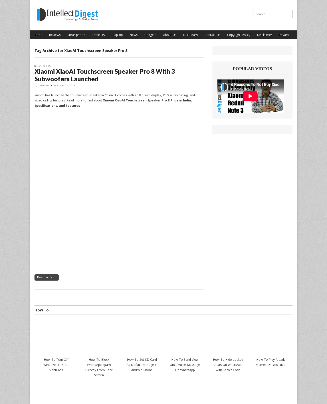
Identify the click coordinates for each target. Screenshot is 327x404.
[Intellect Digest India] (67, 12)
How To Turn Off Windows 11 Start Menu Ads (56, 364)
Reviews (55, 35)
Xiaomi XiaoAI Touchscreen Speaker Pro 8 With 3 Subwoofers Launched (104, 75)
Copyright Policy (238, 35)
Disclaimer (264, 35)
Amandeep (44, 85)
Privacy (284, 35)
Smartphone (76, 35)
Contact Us (212, 35)
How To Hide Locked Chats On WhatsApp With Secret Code (228, 364)
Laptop (118, 35)
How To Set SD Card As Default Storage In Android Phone (142, 364)
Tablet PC (99, 35)
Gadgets (150, 35)
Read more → (46, 277)
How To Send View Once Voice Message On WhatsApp (185, 364)
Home (37, 35)
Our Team (190, 35)
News (133, 35)
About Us (169, 35)
